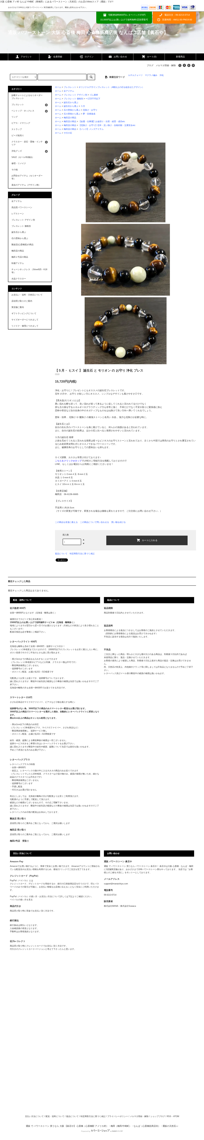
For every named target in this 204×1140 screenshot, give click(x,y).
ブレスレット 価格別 (73, 99)
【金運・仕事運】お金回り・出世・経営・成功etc (102, 121)
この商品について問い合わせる (94, 522)
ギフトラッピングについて (23, 313)
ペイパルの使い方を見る (21, 900)
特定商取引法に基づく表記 (82, 553)
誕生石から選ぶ (71, 102)
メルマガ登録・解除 (166, 65)
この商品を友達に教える (66, 522)
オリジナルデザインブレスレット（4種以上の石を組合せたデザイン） (111, 87)
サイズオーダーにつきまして (24, 320)
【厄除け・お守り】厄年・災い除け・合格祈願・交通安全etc (107, 125)
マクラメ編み (151, 75)
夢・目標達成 (89, 114)
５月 (83, 106)
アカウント (26, 56)
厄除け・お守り (90, 110)
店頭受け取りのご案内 (21, 301)
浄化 (162, 75)
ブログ (150, 65)
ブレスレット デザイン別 (75, 95)
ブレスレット (70, 87)
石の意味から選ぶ (72, 110)
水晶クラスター (18, 279)
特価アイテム (17, 263)
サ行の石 (68, 133)
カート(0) (152, 56)
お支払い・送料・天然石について (27, 295)
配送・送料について (55, 1116)
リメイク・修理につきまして (24, 326)
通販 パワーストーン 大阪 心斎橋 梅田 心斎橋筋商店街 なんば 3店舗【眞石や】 (88, 32)
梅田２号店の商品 (19, 257)
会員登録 (57, 56)
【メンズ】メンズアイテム (91, 129)
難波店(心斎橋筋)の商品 (22, 244)
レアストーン (17, 214)
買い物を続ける (118, 522)
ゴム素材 (94, 95)
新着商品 (180, 56)
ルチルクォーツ (135, 75)
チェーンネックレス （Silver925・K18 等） (29, 271)
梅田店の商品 (70, 118)
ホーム (58, 87)
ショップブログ (157, 1116)
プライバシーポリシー (117, 1116)
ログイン (89, 56)
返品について (61, 553)
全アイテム (69, 91)
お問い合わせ (120, 56)
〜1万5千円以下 (93, 99)
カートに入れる (149, 540)
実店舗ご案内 (17, 307)
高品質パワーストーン (21, 207)
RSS (169, 1116)
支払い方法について (34, 1116)
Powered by (85, 1131)
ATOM (176, 1116)
